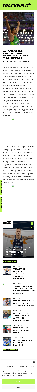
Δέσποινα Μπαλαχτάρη (22, 61)
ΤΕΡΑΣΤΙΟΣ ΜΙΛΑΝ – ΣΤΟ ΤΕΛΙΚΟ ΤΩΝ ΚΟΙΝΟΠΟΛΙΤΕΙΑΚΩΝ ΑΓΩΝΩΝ (24, 289)
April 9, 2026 (17, 310)
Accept (18, 381)
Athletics (8, 247)
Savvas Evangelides (25, 247)
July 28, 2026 (17, 266)
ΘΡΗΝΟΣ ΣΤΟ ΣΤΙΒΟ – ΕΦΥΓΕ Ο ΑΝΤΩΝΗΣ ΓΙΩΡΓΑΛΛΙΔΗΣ (22, 316)
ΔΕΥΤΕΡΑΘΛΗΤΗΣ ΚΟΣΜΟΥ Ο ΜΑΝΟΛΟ (23, 342)
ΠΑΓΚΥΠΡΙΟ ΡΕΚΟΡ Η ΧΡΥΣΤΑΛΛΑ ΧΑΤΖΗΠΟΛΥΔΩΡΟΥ (23, 303)
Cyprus (13, 247)
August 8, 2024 (7, 61)
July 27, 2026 (17, 283)
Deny (18, 387)
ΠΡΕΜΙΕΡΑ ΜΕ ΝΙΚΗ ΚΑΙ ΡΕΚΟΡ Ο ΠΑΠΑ (23, 330)
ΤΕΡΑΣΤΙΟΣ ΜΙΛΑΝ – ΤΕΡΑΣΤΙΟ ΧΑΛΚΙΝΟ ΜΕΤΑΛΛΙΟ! (16, 252)
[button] (34, 362)
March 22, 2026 (18, 325)
